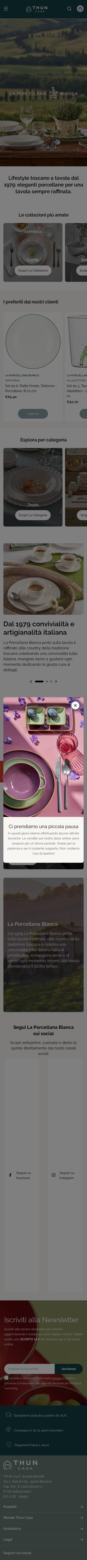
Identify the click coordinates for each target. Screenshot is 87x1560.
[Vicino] (75, 705)
